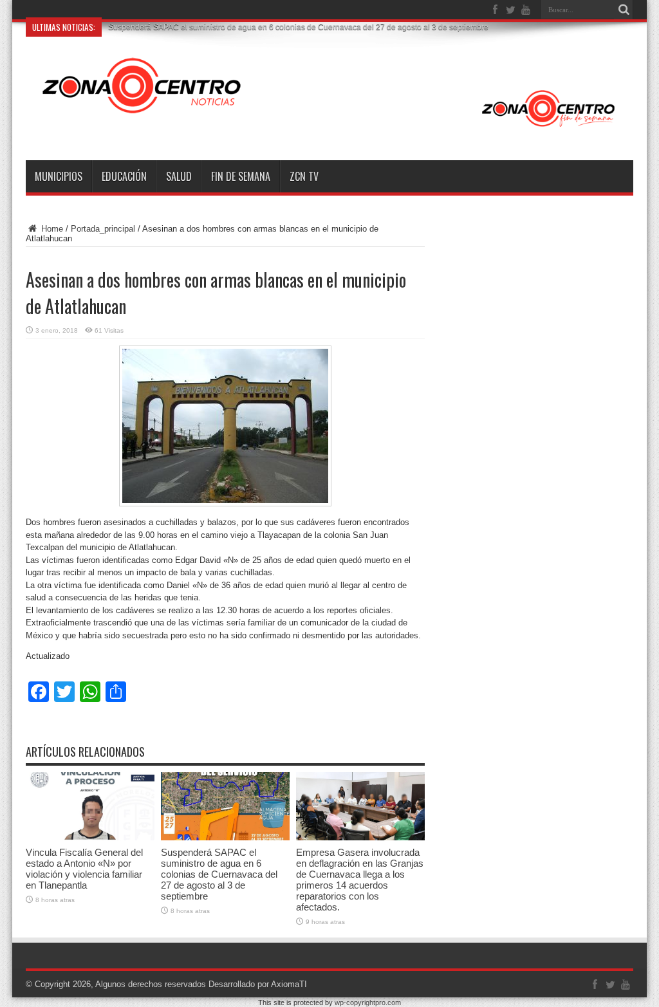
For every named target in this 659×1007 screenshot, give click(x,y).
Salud (179, 176)
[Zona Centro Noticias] (329, 128)
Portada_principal (103, 229)
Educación (124, 176)
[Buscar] (623, 9)
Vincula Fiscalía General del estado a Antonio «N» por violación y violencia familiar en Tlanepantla (84, 869)
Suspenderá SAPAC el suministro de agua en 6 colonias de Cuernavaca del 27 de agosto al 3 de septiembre (219, 874)
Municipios (58, 176)
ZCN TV (304, 176)
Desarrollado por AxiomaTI (258, 984)
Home (51, 229)
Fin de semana (240, 176)
